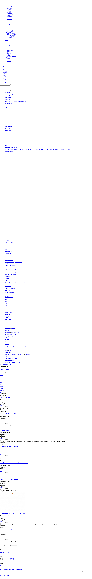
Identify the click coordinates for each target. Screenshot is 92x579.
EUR (5, 80)
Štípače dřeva (9, 11)
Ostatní (6, 57)
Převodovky (9, 58)
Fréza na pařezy (56, 149)
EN (5, 83)
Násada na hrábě (5, 397)
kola (7, 62)
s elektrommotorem (24, 109)
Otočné (15, 358)
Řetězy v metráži (8, 290)
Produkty (4, 4)
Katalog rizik (7, 65)
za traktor (11, 105)
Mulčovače (9, 12)
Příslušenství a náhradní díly (11, 147)
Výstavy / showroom (6, 66)
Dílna (8, 54)
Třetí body (6, 362)
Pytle (12, 328)
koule (9, 362)
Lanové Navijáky (22, 149)
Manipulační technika (8, 262)
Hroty (8, 46)
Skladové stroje (9, 6)
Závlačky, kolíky (7, 346)
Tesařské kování (7, 43)
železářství (8, 59)
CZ (5, 82)
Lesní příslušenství (10, 31)
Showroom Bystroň (8, 67)
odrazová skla (9, 60)
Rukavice (8, 328)
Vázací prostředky (8, 32)
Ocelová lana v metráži (11, 41)
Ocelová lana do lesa (10, 24)
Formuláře (6, 71)
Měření (16, 262)
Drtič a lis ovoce (32, 149)
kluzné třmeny (9, 28)
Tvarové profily (9, 45)
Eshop (4, 69)
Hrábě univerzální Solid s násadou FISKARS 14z (13, 513)
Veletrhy (6, 68)
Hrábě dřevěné (4, 430)
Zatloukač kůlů (9, 13)
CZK (5, 79)
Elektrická (13, 336)
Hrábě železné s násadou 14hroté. (9, 446)
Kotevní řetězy (9, 37)
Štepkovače (7, 149)
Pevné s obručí (11, 358)
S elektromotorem (24, 101)
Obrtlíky (19, 346)
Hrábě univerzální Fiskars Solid (9, 529)
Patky (8, 44)
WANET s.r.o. (17, 578)
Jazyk (3, 81)
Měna (3, 78)
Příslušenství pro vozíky (9, 354)
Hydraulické (11, 138)
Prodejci (4, 73)
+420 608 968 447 (11, 558)
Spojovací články (15, 282)
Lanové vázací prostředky (11, 33)
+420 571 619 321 (11, 559)
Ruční (6, 336)
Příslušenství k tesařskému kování (12, 49)
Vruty (8, 47)
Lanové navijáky (9, 8)
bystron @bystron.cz (3, 565)
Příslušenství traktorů (9, 360)
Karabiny (12, 346)
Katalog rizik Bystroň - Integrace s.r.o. (6, 575)
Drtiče (8, 10)
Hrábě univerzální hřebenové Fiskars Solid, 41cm (14, 463)
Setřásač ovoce (9, 19)
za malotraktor (7, 105)
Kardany (12, 362)
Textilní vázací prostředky (11, 35)
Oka (7, 282)
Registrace (4, 77)
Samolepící (6, 350)
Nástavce (15, 362)
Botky (8, 48)
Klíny (13, 262)
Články (4, 74)
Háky (8, 26)
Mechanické (7, 138)
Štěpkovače (9, 7)
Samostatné (7, 358)
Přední (8, 134)
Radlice (8, 17)
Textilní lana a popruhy (10, 292)
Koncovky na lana (10, 30)
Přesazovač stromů (10, 20)
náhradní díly (9, 61)
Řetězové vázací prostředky (11, 34)
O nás (1, 569)
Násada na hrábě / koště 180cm (8, 414)
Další (24, 282)
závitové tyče (9, 51)
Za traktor (6, 113)
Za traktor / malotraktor (8, 101)
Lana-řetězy (7, 40)
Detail (1, 405)
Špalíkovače (9, 9)
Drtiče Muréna (16, 149)
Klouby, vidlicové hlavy (17, 354)
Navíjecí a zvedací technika (11, 56)
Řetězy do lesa (9, 25)
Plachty (12, 332)
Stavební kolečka (7, 332)
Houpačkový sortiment (28, 346)
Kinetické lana (9, 38)
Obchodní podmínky (8, 70)
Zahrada (8, 55)
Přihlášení (4, 76)
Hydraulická (9, 336)
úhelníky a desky (10, 50)
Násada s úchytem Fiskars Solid (9, 479)
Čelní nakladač (29, 354)
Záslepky (15, 332)
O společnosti (7, 64)
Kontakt (4, 75)
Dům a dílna (7, 52)
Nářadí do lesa (7, 23)
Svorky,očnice (20, 282)
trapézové (9, 316)
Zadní (6, 134)
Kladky (8, 29)
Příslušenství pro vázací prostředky (12, 39)
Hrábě (10, 364)
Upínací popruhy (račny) (11, 36)
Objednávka (5, 72)
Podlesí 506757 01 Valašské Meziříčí (4, 552)
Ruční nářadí (9, 53)
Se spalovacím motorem (17, 101)
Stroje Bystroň (7, 5)
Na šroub (10, 350)
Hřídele (19, 362)
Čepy (26, 354)
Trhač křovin (7, 145)
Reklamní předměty (10, 22)
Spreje (6, 328)
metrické (6, 316)
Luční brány (9, 18)
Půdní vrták (9, 15)
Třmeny (10, 282)
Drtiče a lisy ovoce (10, 14)
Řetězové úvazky (10, 27)
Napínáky (15, 346)
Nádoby (18, 332)
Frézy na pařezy (9, 16)
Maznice (23, 354)
